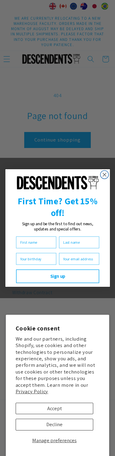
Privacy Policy (32, 391)
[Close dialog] (104, 174)
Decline (54, 424)
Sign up (57, 276)
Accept (54, 408)
